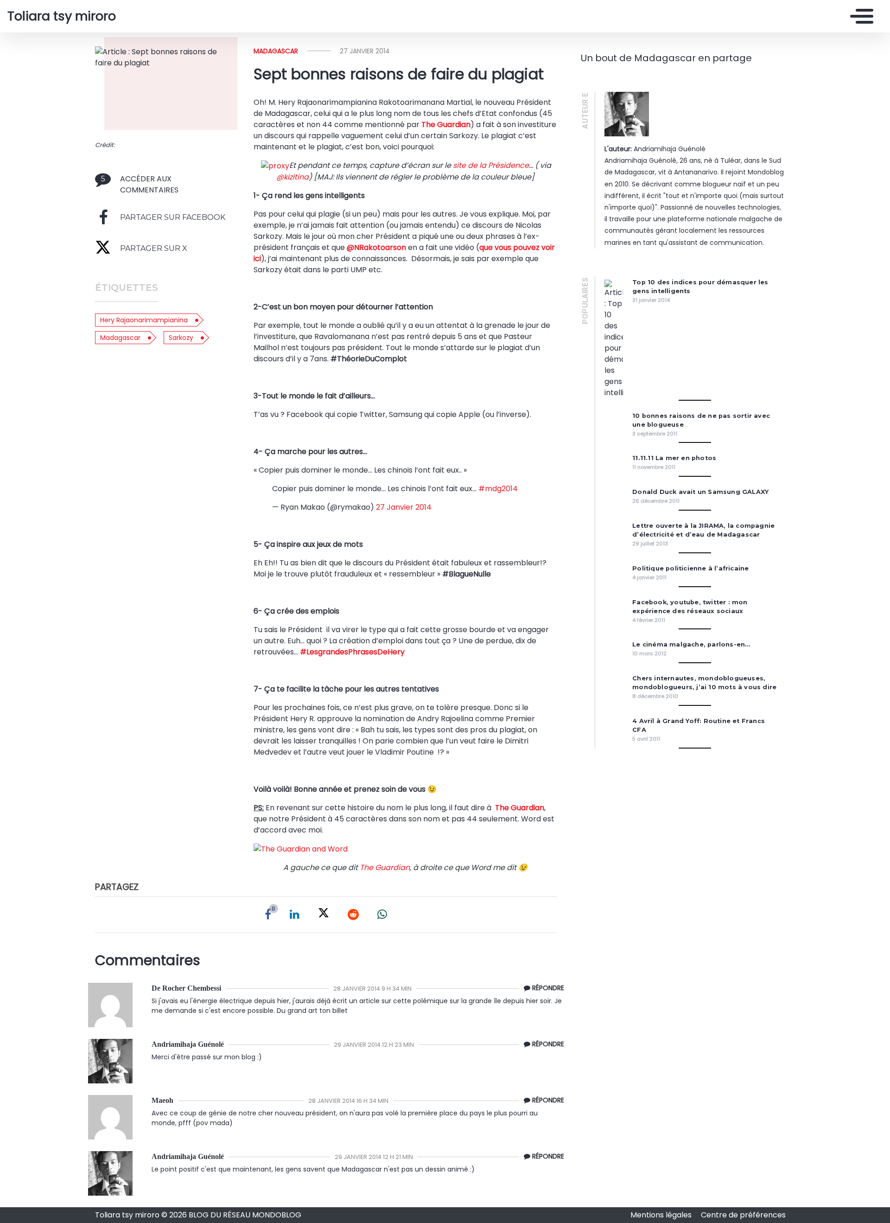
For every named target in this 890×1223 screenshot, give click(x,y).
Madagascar (120, 337)
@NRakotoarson (376, 247)
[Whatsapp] (382, 914)
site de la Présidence (491, 165)
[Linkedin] (294, 914)
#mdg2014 (498, 488)
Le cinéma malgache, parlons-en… (691, 644)
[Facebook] (268, 914)
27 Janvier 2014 (404, 507)
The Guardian (445, 124)
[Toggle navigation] (859, 16)
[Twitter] (323, 914)
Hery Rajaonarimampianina (144, 320)
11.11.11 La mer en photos (674, 458)
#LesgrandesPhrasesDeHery (352, 652)
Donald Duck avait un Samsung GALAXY (700, 491)
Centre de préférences (743, 1215)
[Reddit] (353, 914)
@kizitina (292, 177)
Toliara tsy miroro (61, 16)
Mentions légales (661, 1215)
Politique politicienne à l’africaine (690, 568)
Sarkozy (181, 337)
